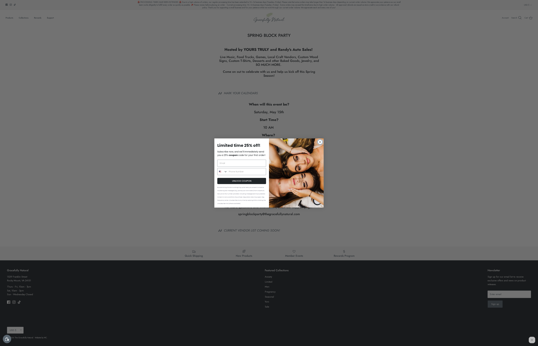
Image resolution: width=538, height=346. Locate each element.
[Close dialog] (320, 142)
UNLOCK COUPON (241, 181)
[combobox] (222, 171)
